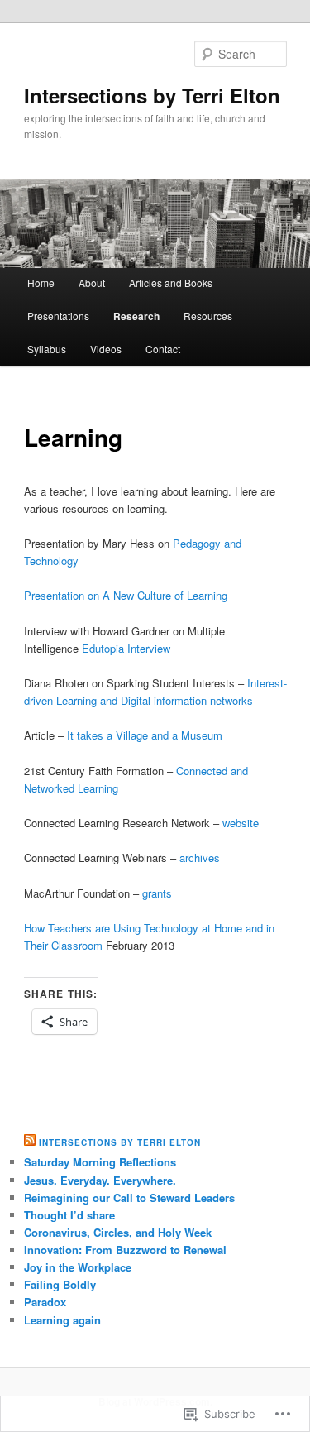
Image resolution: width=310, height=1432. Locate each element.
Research (136, 316)
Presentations (58, 316)
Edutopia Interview (126, 648)
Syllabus (46, 349)
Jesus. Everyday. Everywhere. (100, 1180)
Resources (208, 316)
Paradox (45, 1302)
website (240, 823)
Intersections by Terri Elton (152, 95)
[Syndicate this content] (30, 1142)
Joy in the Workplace (77, 1267)
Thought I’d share (69, 1215)
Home (41, 282)
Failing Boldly (60, 1284)
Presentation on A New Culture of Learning (125, 595)
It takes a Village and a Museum (144, 735)
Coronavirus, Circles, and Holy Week (118, 1232)
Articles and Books (170, 282)
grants (157, 893)
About (92, 282)
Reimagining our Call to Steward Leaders (129, 1197)
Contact (162, 349)
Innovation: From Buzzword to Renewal (125, 1249)
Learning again (62, 1320)
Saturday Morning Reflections (100, 1162)
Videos (106, 349)
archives (199, 857)
